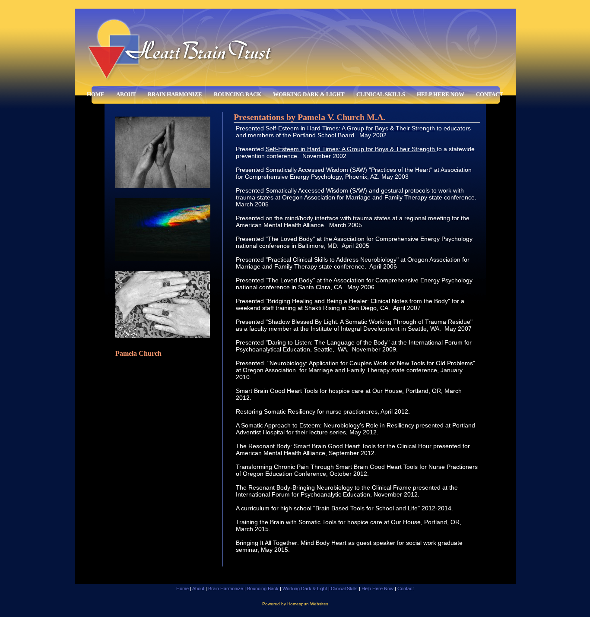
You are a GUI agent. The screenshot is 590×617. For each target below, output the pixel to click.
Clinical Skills (380, 94)
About (126, 94)
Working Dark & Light (309, 94)
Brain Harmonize (175, 94)
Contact (489, 94)
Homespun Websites (307, 603)
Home (96, 94)
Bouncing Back (237, 94)
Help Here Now (440, 94)
